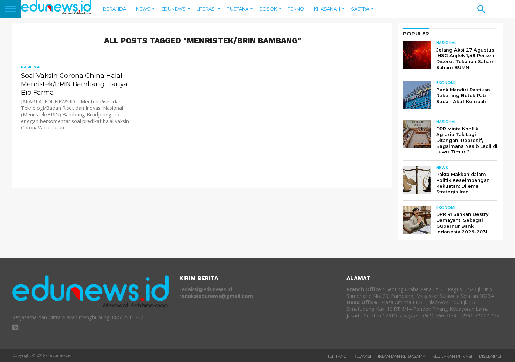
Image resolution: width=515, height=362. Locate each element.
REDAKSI (362, 356)
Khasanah (327, 9)
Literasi (206, 9)
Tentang (336, 356)
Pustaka (237, 9)
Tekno (296, 9)
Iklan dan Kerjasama (401, 356)
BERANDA (114, 9)
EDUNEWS (173, 9)
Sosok (268, 9)
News (143, 9)
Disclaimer (491, 356)
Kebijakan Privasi (452, 356)
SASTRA (360, 9)
